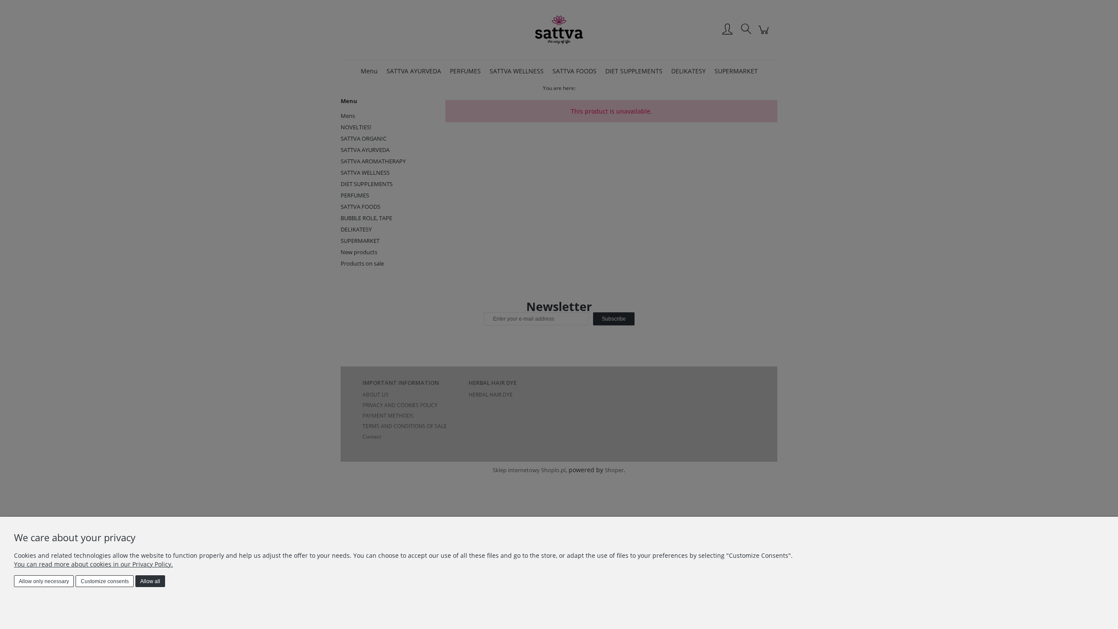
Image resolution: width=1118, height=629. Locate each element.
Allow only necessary (44, 581)
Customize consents (105, 581)
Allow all (150, 581)
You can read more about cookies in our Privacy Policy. (93, 564)
